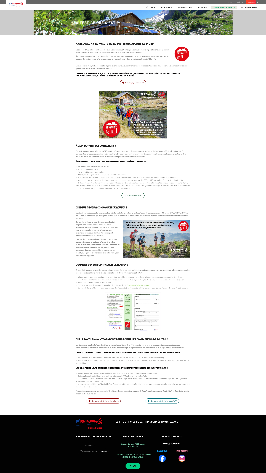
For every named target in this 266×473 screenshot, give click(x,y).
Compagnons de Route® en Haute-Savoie (105, 401)
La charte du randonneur (134, 195)
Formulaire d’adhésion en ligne (138, 285)
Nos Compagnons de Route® (134, 83)
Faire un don (251, 2)
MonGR (230, 2)
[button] (258, 2)
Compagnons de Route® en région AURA (164, 401)
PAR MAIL (133, 466)
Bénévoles (240, 2)
